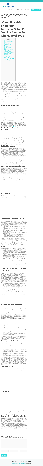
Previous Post (3, 432)
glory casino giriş (14, 126)
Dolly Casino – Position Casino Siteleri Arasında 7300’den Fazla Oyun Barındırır (9, 58)
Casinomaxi (5, 55)
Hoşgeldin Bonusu (6, 61)
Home (9, 9)
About (12, 9)
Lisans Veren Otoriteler (7, 60)
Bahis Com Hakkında (7, 40)
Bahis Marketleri (6, 43)
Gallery (24, 9)
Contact (28, 9)
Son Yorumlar (6, 46)
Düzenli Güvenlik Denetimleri (8, 56)
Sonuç (5, 48)
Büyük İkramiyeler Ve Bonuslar (9, 62)
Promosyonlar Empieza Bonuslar (9, 53)
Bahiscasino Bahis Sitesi (7, 65)
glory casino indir (11, 164)
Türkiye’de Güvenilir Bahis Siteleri (9, 52)
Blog (21, 9)
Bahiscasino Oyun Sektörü (8, 47)
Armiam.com (28, 463)
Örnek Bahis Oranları (7, 71)
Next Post (25, 432)
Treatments (17, 9)
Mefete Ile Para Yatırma (7, 51)
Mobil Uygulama (6, 70)
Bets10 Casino (6, 54)
